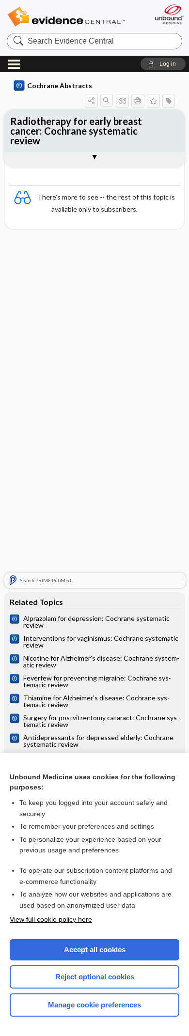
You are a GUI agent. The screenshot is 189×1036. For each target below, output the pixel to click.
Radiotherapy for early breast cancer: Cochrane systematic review (76, 130)
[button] (163, 64)
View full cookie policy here (51, 919)
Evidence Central (66, 17)
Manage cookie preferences (94, 1005)
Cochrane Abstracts (59, 85)
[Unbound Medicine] (169, 14)
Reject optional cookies (94, 977)
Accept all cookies (95, 949)
